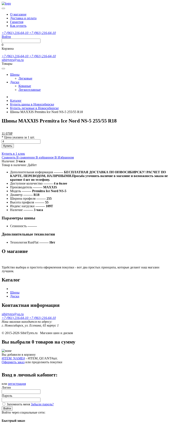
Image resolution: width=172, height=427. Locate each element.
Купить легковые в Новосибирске (34, 108)
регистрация (17, 383)
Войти (7, 408)
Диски (14, 82)
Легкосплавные (29, 89)
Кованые (24, 86)
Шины (15, 74)
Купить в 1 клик (13, 153)
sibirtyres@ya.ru (13, 60)
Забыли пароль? (42, 404)
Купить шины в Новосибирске (32, 104)
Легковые (25, 78)
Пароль (7, 395)
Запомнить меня (18, 404)
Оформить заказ (13, 362)
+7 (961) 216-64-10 (15, 33)
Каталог (16, 100)
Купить (7, 145)
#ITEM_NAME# (13, 358)
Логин (6, 387)
